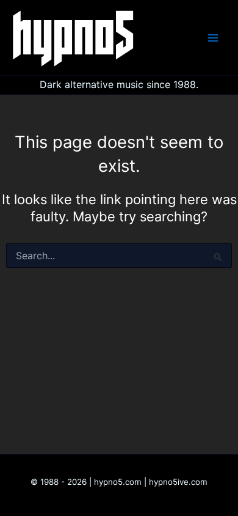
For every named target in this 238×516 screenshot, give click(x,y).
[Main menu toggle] (213, 38)
